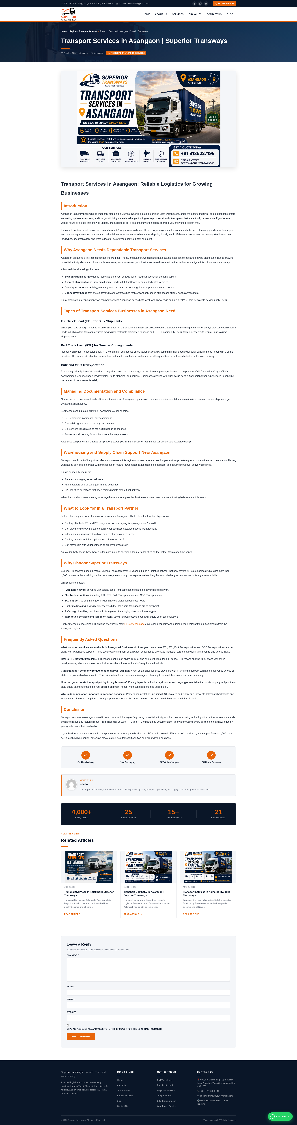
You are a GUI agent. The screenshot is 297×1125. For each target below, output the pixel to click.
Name (70, 986)
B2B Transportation (166, 1101)
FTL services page (134, 624)
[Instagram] (200, 3)
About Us (161, 14)
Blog (230, 14)
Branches (195, 14)
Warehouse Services (167, 1106)
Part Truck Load (165, 1085)
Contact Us (214, 14)
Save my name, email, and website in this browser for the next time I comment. (115, 1029)
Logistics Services (166, 1090)
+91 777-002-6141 (226, 3)
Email (71, 999)
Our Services (123, 1090)
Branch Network (125, 1095)
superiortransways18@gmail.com (133, 3)
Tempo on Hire (164, 1095)
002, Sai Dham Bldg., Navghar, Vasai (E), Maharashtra (88, 3)
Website (71, 1012)
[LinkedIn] (206, 3)
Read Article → (73, 914)
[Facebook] (194, 3)
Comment (73, 955)
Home (146, 14)
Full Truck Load (164, 1080)
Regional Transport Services (83, 31)
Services (177, 14)
